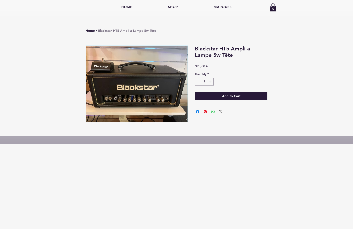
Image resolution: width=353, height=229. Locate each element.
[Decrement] (198, 81)
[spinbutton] (204, 81)
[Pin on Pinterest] (205, 111)
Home (90, 31)
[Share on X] (220, 111)
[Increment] (210, 81)
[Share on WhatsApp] (213, 111)
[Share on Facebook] (197, 111)
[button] (273, 7)
